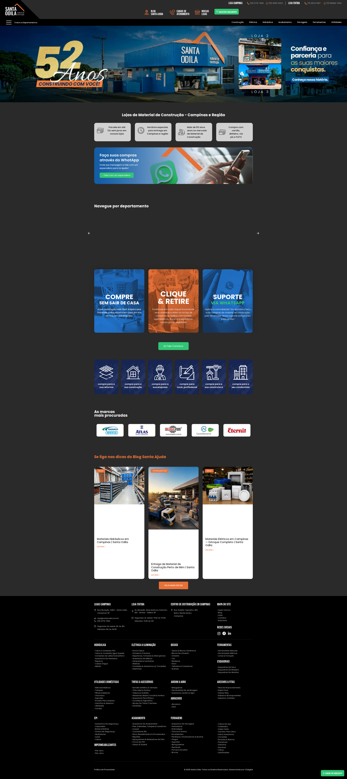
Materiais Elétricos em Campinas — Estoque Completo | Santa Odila (226, 542)
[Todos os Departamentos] (8, 22)
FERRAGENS (176, 718)
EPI (95, 718)
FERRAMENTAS (224, 645)
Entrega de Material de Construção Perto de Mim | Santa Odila (172, 567)
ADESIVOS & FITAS (226, 682)
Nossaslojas (205, 12)
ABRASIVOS (176, 698)
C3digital (249, 769)
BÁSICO (174, 645)
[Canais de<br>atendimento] (172, 12)
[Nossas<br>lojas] (197, 12)
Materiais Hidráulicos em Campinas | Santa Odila (113, 540)
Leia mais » (101, 546)
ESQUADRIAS (223, 661)
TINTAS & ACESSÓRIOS (142, 682)
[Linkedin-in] (229, 633)
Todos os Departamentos (25, 22)
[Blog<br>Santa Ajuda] (146, 12)
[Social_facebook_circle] (224, 633)
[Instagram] (219, 633)
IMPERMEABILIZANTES (105, 745)
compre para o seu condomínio (241, 386)
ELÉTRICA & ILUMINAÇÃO (144, 645)
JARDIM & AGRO (178, 682)
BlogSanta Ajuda (157, 12)
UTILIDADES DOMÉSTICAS (106, 682)
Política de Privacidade (104, 769)
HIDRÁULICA (100, 645)
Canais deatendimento (183, 12)
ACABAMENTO (138, 718)
